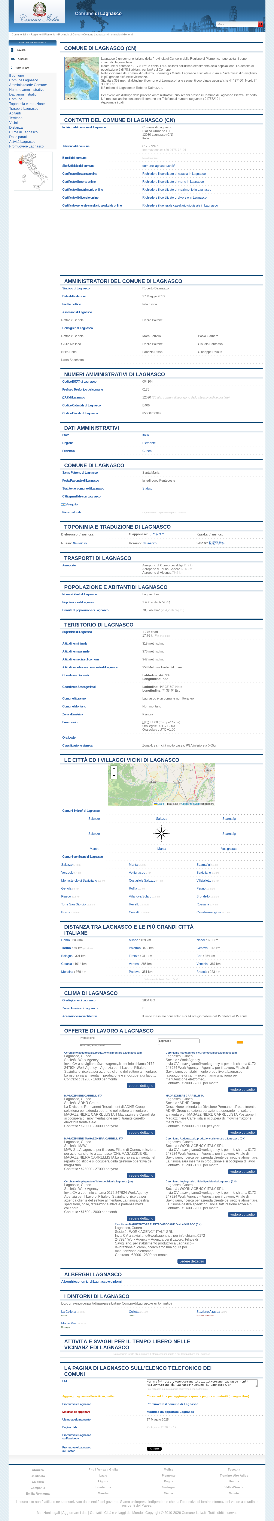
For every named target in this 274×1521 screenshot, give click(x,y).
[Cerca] (260, 24)
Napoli (201, 940)
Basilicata (38, 1476)
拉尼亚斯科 (217, 543)
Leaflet (161, 803)
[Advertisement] (161, 241)
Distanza (16, 127)
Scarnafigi (162, 73)
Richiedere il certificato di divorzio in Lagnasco (174, 197)
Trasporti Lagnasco (23, 108)
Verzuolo (67, 872)
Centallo (134, 912)
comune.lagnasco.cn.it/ (158, 165)
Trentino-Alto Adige (234, 1475)
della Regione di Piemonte (201, 58)
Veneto (234, 1493)
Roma (65, 940)
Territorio (15, 118)
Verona (134, 964)
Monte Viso (69, 1323)
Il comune (16, 75)
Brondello (203, 896)
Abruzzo (38, 1470)
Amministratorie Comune (28, 85)
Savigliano (249, 73)
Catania (66, 964)
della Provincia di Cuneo (162, 58)
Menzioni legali (48, 1513)
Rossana (203, 904)
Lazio (103, 1475)
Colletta (134, 1311)
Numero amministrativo (26, 89)
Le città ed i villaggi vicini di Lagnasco (121, 760)
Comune (15, 99)
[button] (114, 769)
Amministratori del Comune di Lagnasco (123, 281)
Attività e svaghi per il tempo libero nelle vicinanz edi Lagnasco (127, 1344)
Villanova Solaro (140, 896)
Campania (38, 1487)
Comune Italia (20, 34)
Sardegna (169, 1487)
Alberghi (23, 59)
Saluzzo (148, 73)
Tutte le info (22, 68)
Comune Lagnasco (94, 34)
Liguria (103, 1481)
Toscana (234, 1469)
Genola (66, 888)
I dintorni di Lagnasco (97, 1296)
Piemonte (149, 443)
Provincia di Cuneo (69, 34)
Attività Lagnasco (22, 141)
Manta (176, 73)
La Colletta (68, 1311)
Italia (145, 435)
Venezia (202, 964)
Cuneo (147, 451)
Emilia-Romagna (38, 1493)
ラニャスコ (157, 534)
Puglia (168, 1481)
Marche (103, 1493)
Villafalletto (204, 880)
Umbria (234, 1481)
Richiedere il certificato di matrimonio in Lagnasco (176, 189)
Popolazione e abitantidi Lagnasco (116, 587)
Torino (66, 948)
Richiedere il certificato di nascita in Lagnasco (174, 173)
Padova (134, 971)
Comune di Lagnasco (94, 465)
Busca (65, 912)
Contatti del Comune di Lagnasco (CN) (119, 120)
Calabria (38, 1481)
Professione (87, 1037)
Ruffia (133, 888)
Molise (168, 1469)
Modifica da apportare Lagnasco (170, 1411)
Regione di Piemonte (43, 34)
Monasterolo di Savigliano (79, 880)
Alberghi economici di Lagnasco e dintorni (91, 1281)
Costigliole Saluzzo (142, 880)
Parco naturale (71, 512)
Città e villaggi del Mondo (123, 1513)
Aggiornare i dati (112, 102)
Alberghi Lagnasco (93, 1274)
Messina (67, 971)
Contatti (96, 1513)
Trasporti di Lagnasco (97, 558)
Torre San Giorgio (73, 904)
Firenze (134, 956)
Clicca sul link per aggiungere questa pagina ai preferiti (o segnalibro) (198, 1396)
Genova (202, 948)
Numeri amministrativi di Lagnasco (114, 374)
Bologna (67, 956)
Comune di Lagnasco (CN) (100, 48)
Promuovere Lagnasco (26, 146)
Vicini (13, 123)
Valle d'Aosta (234, 1487)
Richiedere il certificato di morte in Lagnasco (173, 181)
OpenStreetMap (190, 803)
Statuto (147, 488)
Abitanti (15, 113)
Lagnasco (108, 58)
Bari (199, 956)
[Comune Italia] (39, 22)
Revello (134, 904)
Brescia (202, 971)
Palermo (135, 948)
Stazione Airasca (208, 1311)
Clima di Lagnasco (91, 993)
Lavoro (21, 50)
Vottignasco (229, 848)
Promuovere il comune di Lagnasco (172, 1404)
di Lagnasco (98, 13)
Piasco (66, 896)
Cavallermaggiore (209, 912)
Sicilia (168, 1493)
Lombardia (103, 1487)
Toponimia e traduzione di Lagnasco (117, 527)
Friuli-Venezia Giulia (103, 1469)
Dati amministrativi (91, 428)
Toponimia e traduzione (27, 104)
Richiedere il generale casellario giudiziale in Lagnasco (180, 205)
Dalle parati (18, 137)
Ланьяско (80, 543)
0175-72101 (150, 146)
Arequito (72, 504)
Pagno (201, 888)
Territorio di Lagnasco (99, 625)
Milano (133, 940)
